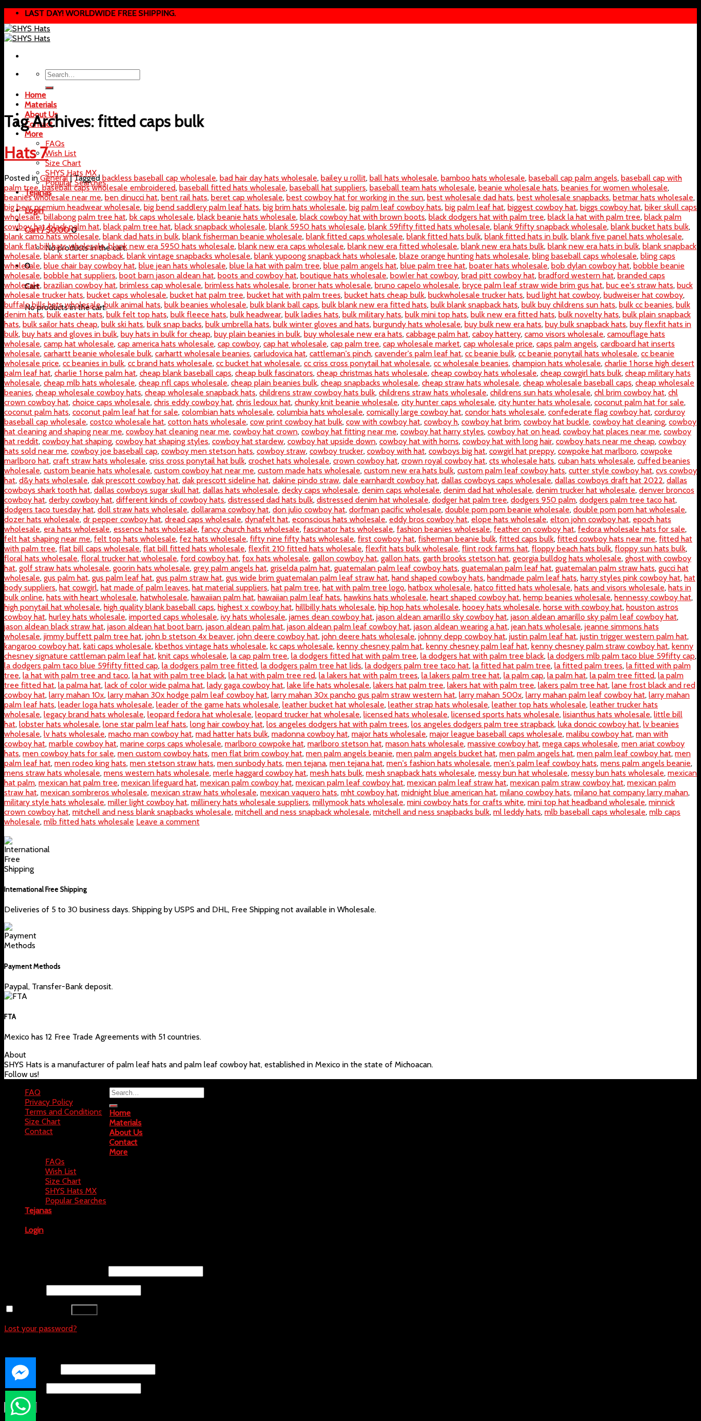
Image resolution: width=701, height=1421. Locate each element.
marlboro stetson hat (344, 743)
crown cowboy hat (365, 461)
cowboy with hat (396, 451)
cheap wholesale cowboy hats (88, 392)
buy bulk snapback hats (585, 324)
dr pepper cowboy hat (122, 519)
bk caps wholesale (161, 217)
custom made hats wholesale (309, 470)
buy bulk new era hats (502, 324)
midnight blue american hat (448, 792)
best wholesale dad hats (470, 197)
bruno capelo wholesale (417, 285)
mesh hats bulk (336, 773)
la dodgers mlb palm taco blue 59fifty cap (621, 656)
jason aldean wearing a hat (461, 626)
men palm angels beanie (349, 753)
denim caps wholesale (401, 490)
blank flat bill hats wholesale (54, 246)
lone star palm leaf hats (144, 724)
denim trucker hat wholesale (585, 490)
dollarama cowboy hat (230, 509)
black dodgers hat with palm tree (486, 217)
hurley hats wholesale (87, 617)
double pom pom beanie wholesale (507, 509)
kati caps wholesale (117, 646)
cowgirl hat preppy (521, 451)
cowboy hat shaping (77, 441)
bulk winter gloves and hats (321, 324)
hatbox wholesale (439, 587)
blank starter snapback (83, 256)
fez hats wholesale (213, 539)
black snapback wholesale (219, 227)
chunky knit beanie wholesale (346, 402)
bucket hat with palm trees (294, 295)
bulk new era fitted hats (513, 314)
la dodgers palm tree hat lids (311, 665)
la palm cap (523, 675)
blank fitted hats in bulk (525, 236)
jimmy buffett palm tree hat (93, 636)
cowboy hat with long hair (507, 441)
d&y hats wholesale (53, 480)
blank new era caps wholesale (291, 246)
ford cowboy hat (210, 558)
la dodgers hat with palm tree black (482, 656)
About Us (126, 1132)
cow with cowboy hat (383, 422)
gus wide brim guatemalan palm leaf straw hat (307, 578)
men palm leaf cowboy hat (624, 753)
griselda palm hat (300, 568)
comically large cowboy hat (413, 412)
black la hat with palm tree (594, 217)
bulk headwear (255, 314)
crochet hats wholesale (288, 461)
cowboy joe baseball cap (114, 451)
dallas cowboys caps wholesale (496, 480)
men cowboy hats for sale (68, 753)
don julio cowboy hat (308, 509)
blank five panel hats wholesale (626, 236)
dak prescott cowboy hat (135, 480)
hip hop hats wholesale (418, 607)
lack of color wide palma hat (154, 685)
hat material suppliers (229, 587)
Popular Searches (75, 1200)
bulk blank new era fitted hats (374, 305)
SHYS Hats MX (70, 1191)
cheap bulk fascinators (274, 373)
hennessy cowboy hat (652, 597)
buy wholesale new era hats (353, 334)
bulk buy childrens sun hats (568, 305)
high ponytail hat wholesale (52, 607)
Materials (41, 104)
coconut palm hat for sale (639, 402)
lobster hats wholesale (59, 724)
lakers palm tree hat (573, 685)
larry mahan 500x (490, 695)
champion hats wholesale (556, 363)
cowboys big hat (457, 451)
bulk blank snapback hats (474, 305)
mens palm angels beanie (645, 763)
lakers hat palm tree (408, 685)
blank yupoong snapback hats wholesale (325, 256)
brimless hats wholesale (247, 285)
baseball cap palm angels (573, 178)
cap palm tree (354, 344)
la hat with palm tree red (271, 675)
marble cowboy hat (82, 743)
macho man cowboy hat (150, 734)
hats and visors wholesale (619, 587)
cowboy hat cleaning (629, 422)
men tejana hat (356, 763)
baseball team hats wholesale (422, 188)
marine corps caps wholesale (170, 743)
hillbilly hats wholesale (335, 607)
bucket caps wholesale (126, 295)
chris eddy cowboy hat (193, 402)
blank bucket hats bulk (650, 227)
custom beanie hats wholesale (97, 470)
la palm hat (566, 675)
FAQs (55, 143)
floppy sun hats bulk (650, 548)
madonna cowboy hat (309, 734)
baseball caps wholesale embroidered (109, 188)
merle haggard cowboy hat (259, 773)
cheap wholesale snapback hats (200, 392)
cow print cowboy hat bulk (296, 422)
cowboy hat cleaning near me (177, 431)
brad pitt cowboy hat (498, 275)
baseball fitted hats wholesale (232, 188)
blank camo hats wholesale (51, 236)
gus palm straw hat (189, 578)
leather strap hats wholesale (438, 704)
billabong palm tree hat (85, 217)
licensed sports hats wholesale (505, 714)
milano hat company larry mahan (631, 792)
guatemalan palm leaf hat (506, 568)
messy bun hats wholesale (617, 773)
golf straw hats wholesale (64, 568)
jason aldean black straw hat (54, 626)
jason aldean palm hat (244, 626)
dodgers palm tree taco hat (627, 500)
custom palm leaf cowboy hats (511, 470)
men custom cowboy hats (163, 753)
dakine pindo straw (305, 480)
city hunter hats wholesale (544, 402)
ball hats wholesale (403, 178)
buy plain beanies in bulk (257, 334)
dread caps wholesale (203, 519)
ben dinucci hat (131, 197)
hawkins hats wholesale (385, 597)
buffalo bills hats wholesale (52, 305)
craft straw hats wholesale (99, 461)
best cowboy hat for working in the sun (354, 197)
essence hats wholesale (155, 529)
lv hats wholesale (74, 734)
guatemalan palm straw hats (605, 568)
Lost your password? (40, 1328)
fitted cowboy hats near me (606, 539)
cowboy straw (281, 451)
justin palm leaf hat (542, 636)
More (34, 134)
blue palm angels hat (360, 266)
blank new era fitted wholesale (402, 246)
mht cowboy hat (369, 792)
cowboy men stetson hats (207, 451)
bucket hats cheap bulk (384, 295)
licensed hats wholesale (405, 714)
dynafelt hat (266, 519)
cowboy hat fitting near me (349, 431)
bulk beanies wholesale (205, 305)
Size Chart (63, 163)
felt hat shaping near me (47, 539)
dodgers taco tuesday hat (49, 509)
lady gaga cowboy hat (245, 685)
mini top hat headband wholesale (586, 802)
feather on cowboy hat (534, 529)
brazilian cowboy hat (80, 285)
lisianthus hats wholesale (606, 714)
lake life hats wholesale (328, 685)
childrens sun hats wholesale (540, 392)
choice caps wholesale (111, 402)
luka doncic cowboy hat (598, 724)
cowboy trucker (336, 451)
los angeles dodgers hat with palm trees (336, 724)
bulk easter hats (75, 314)
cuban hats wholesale (596, 461)
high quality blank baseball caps (159, 607)
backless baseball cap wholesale (159, 178)
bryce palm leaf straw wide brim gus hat (532, 285)
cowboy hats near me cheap (605, 441)
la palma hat (79, 685)
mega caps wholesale (580, 743)
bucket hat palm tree (206, 295)
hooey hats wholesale (500, 607)
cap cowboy (239, 344)
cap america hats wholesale (166, 344)
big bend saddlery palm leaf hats (201, 207)
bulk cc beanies (645, 305)
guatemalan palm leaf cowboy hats (396, 568)
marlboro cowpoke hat (264, 743)
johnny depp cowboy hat (461, 636)
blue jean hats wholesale (182, 266)
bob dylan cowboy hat (590, 266)
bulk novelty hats (588, 314)
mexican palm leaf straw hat (457, 783)
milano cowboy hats (535, 792)
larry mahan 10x (76, 695)
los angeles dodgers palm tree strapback (482, 724)
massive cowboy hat (503, 743)
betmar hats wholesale (653, 197)
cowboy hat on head (523, 431)
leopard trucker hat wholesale (307, 714)
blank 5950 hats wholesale (316, 227)
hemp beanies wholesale (567, 597)
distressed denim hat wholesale (373, 500)
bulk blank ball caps (284, 305)
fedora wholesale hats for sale (631, 529)
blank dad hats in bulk (141, 236)
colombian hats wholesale (227, 412)
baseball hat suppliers (327, 188)
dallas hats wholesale (240, 490)
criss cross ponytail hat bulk (197, 461)
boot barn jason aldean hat (166, 275)
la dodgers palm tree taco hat (417, 665)
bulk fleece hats (198, 314)
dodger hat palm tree (469, 500)
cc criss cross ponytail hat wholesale (367, 363)
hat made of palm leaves (144, 587)
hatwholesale (163, 597)
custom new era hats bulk (409, 470)
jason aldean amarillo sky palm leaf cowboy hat (594, 617)
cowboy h (441, 422)
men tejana (306, 763)
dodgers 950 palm (543, 500)
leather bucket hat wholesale (333, 704)
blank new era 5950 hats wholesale (171, 246)
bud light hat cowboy (563, 295)
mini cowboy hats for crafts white (465, 802)
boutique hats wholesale (343, 275)
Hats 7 (26, 152)
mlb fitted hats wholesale (89, 822)
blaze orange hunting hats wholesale (464, 256)
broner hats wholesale (332, 285)
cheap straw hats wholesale (470, 383)
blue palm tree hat (432, 266)
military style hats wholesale (54, 802)
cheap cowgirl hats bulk (580, 373)
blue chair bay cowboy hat (89, 266)
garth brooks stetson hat (466, 558)
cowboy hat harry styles (442, 431)
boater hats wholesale (508, 266)
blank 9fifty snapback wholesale (550, 227)
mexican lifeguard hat (159, 783)
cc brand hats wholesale (170, 363)
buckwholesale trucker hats (475, 295)
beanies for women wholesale (614, 188)
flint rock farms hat (495, 548)
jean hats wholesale (546, 626)
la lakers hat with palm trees (368, 675)
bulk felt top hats (136, 314)
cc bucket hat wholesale (258, 363)
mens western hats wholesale (156, 773)
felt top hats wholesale (135, 539)
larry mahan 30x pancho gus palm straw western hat (363, 695)
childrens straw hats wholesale (432, 392)
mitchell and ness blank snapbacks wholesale (151, 812)
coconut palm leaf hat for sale (125, 412)
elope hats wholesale (509, 519)
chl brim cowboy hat (629, 392)
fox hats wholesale (275, 558)
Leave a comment (168, 822)
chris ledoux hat (263, 402)
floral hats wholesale (40, 558)
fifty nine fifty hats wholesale (302, 539)
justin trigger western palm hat (633, 636)
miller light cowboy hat (147, 802)
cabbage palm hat (437, 334)
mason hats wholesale (424, 743)
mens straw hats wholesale (52, 773)
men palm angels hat (536, 753)
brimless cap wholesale (160, 285)
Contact (39, 1131)
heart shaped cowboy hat (474, 597)
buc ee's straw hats (639, 285)
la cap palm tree (258, 656)
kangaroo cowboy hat (42, 646)
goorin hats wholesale (151, 568)
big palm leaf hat (474, 207)
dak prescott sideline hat (225, 480)
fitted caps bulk (526, 539)
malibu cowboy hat (599, 734)
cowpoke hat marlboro (597, 451)
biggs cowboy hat (610, 207)
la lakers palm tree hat (460, 675)
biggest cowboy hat (542, 207)
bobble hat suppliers (79, 275)
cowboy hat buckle (556, 422)
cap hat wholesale (295, 344)
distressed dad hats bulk (270, 500)
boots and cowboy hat (257, 275)
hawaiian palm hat (222, 597)
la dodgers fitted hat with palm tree (354, 656)
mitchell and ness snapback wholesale (302, 812)
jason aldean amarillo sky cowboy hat (441, 617)
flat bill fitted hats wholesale (194, 548)
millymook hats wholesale (358, 802)
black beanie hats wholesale (246, 217)
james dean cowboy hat (331, 617)
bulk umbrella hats (237, 324)
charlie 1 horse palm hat (95, 373)
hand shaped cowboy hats (437, 578)
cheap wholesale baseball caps (577, 383)
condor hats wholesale (504, 412)
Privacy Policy (49, 1102)
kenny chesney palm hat (379, 646)
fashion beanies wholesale (443, 529)
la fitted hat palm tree (512, 665)
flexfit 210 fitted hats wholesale (305, 548)
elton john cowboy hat (589, 519)
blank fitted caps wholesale (354, 236)
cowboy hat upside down (331, 441)
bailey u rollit (343, 178)
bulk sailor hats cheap (60, 324)
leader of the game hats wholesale (217, 704)
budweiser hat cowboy (643, 295)
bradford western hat (576, 275)
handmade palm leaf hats (532, 578)
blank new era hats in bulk (593, 246)
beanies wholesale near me (52, 197)
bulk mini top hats (436, 314)
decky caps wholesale (320, 490)
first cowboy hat (386, 539)
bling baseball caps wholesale (584, 256)
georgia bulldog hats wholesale (567, 558)
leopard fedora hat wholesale (199, 714)
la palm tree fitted (622, 675)
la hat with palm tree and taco (75, 675)
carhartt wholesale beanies (202, 353)
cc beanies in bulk (93, 363)
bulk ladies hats (312, 314)
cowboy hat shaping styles (161, 441)
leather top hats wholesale (539, 704)
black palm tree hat (137, 227)
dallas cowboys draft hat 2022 (609, 480)
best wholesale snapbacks (563, 197)
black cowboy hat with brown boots (362, 217)
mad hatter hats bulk (232, 734)
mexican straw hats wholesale (204, 792)
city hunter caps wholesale (448, 402)
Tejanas (38, 1210)
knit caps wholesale (192, 656)
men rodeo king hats (90, 763)
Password (24, 1290)
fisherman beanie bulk (457, 539)
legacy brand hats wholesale (94, 714)
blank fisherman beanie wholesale (242, 236)
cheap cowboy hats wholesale (484, 373)
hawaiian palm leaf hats (299, 597)
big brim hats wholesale (304, 207)
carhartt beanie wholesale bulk (97, 353)
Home (35, 95)
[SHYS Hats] (27, 33)
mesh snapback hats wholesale (420, 773)
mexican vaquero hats (298, 792)
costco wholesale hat (127, 422)
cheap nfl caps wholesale (183, 383)
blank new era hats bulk (502, 246)
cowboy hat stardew (248, 441)
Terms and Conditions (63, 1112)
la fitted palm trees (588, 665)
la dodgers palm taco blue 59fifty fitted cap (81, 665)
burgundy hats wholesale (417, 324)
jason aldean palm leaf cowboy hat (348, 626)
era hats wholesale (77, 529)
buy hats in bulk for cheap (165, 334)
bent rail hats (184, 197)
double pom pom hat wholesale (629, 509)
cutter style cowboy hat (610, 470)
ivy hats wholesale (253, 617)
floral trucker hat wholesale (129, 558)
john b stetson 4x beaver (189, 636)
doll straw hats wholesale (142, 509)
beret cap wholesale (247, 197)
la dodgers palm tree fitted (209, 665)
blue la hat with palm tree (274, 266)
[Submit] (49, 87)
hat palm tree (295, 587)
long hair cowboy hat (226, 724)
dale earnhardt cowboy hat (390, 480)
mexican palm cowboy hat (246, 783)
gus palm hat (66, 578)
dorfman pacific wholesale (395, 509)
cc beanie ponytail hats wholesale (577, 353)
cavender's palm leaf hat (418, 353)
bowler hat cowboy (424, 275)
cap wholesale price (498, 344)
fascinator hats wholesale (348, 529)
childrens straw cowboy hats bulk (317, 392)
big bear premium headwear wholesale (72, 207)
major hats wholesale (389, 734)
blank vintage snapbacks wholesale (188, 256)
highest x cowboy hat (255, 607)
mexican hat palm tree (78, 783)
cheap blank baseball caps (185, 373)
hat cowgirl (78, 587)
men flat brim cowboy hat (256, 753)
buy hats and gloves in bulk (69, 334)
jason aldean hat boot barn (154, 626)
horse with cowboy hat (582, 607)
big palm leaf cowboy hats (395, 207)
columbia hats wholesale (320, 412)
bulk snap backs (174, 324)
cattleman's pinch (340, 353)
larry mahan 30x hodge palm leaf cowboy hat (187, 695)
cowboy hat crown (265, 431)
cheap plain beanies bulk (274, 383)
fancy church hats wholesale (250, 529)
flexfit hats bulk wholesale (411, 548)
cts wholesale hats (521, 461)
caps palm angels (566, 344)
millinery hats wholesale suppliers (250, 802)
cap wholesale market (421, 344)
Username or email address (55, 1271)
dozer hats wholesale (42, 519)
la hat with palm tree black (178, 675)
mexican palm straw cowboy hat (567, 783)
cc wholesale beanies (471, 363)
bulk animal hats (132, 305)
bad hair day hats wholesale (268, 178)
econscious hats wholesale (338, 519)
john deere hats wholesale (368, 636)
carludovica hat (280, 353)
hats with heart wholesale (91, 597)
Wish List (60, 153)
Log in (84, 1310)
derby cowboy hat (80, 500)
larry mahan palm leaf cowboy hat (585, 695)
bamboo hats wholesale (483, 178)
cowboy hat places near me (611, 431)
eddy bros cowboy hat (428, 519)
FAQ (33, 1092)
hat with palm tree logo (363, 587)
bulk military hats (371, 314)
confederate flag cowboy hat (599, 412)
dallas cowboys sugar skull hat (146, 490)
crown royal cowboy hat (443, 461)
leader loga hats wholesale (105, 704)
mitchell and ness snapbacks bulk (431, 812)
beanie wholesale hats (517, 188)
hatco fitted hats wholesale (522, 587)
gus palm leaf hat (122, 578)
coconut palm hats (36, 412)
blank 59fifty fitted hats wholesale (429, 227)
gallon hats (400, 558)
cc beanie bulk (490, 353)
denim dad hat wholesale (487, 490)
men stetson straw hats (171, 763)
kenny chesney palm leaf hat (477, 646)
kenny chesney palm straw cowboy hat (599, 646)
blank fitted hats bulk (443, 236)
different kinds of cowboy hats (170, 500)
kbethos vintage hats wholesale (210, 646)
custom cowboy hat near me (204, 470)
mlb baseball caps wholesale (595, 812)
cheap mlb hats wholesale (89, 383)
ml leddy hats (517, 812)
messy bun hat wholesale (523, 773)
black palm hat (74, 227)
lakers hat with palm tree (490, 685)
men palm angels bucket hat (446, 753)
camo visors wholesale (563, 334)
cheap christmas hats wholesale (372, 373)
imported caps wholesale (173, 617)
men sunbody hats (249, 763)
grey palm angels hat (230, 568)
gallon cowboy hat (345, 558)
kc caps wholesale (301, 646)
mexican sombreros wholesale (94, 792)
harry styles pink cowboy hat (630, 578)
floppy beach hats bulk (571, 548)
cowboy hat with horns (419, 441)
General (54, 178)
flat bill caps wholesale (99, 548)
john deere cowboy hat (277, 636)
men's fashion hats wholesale (438, 763)
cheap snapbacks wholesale (369, 383)
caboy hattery (496, 334)
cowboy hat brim (490, 422)
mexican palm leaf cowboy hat (349, 783)
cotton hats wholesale (207, 422)
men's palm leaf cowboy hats (545, 763)
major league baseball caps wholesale (496, 734)
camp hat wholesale (79, 344)
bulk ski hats (122, 324)
